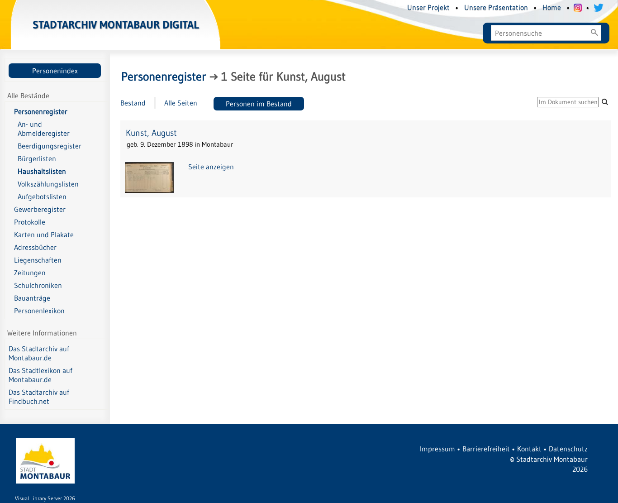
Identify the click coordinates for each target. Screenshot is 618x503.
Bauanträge (32, 297)
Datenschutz (568, 448)
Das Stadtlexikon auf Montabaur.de (40, 375)
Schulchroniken (38, 285)
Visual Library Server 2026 (45, 498)
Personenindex (55, 70)
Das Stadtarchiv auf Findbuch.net (39, 397)
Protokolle (29, 221)
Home (551, 7)
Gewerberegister (40, 209)
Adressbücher (35, 247)
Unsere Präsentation (496, 7)
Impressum (437, 448)
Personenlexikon (39, 310)
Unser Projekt (428, 7)
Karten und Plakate (44, 234)
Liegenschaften (38, 259)
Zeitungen (30, 272)
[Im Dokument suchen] (605, 101)
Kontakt (529, 448)
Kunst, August (151, 133)
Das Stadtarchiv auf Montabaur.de (39, 353)
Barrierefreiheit (486, 448)
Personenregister (40, 111)
